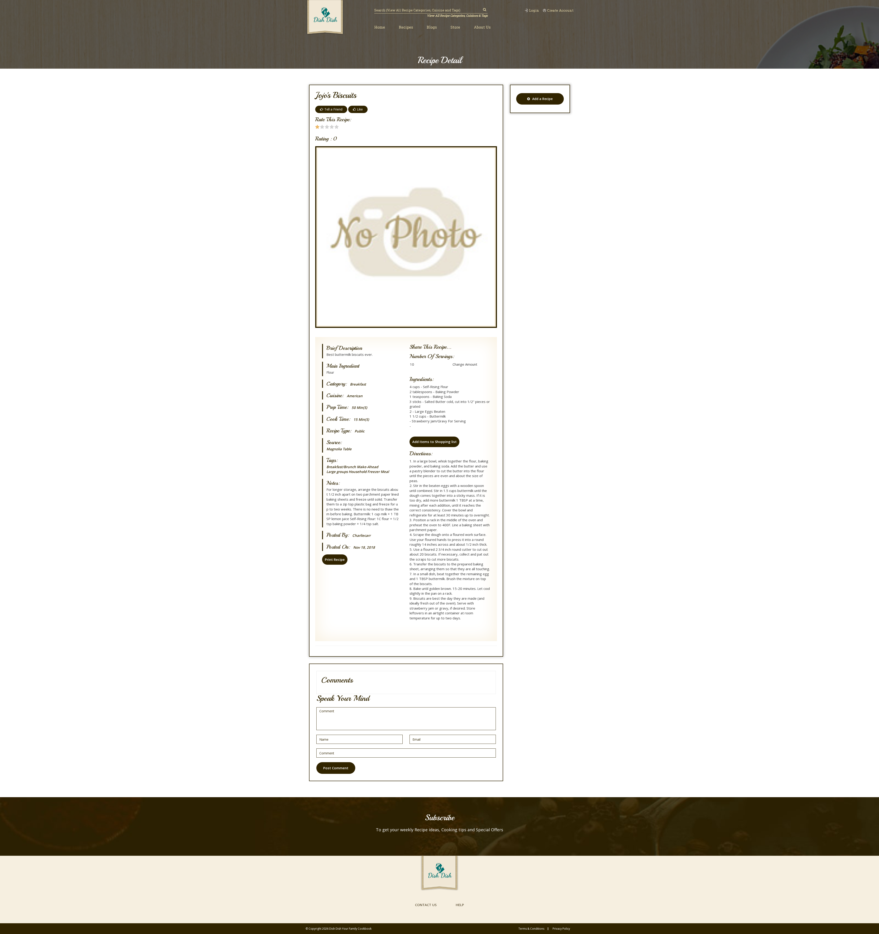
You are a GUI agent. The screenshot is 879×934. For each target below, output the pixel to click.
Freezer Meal (378, 471)
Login (534, 10)
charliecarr (361, 535)
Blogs (432, 27)
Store (455, 27)
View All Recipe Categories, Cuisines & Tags (457, 15)
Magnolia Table (339, 449)
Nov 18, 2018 (364, 547)
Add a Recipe (542, 99)
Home (379, 27)
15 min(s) (361, 419)
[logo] (325, 17)
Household (357, 471)
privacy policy (561, 928)
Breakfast (358, 384)
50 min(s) (359, 408)
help (460, 904)
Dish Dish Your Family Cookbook (350, 929)
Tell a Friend (333, 109)
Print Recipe (335, 559)
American (355, 396)
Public (359, 431)
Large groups (337, 471)
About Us (482, 27)
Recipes (406, 27)
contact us (426, 904)
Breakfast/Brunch (341, 466)
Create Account (560, 10)
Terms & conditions (531, 928)
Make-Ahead (367, 466)
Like (360, 109)
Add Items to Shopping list (434, 441)
